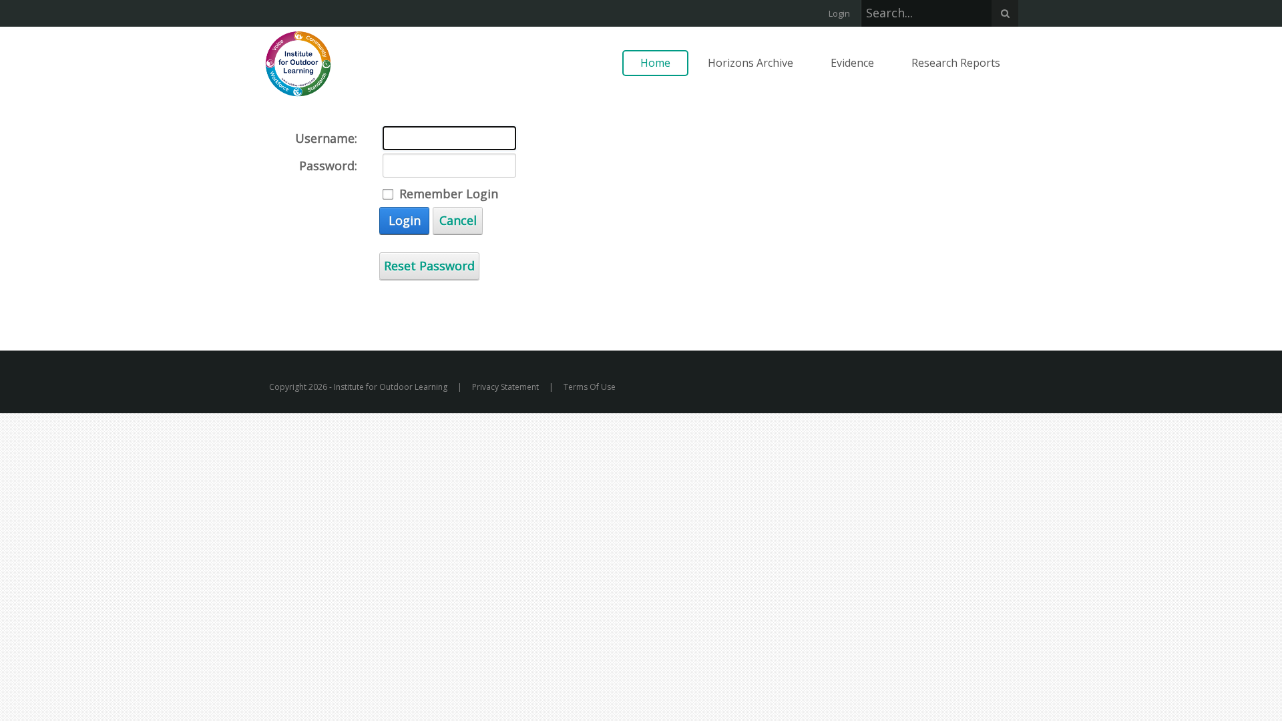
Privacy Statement (505, 387)
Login (839, 13)
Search (1005, 13)
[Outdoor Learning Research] (298, 63)
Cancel (458, 220)
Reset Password (429, 266)
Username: (326, 138)
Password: (328, 166)
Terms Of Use (590, 387)
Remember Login (448, 194)
